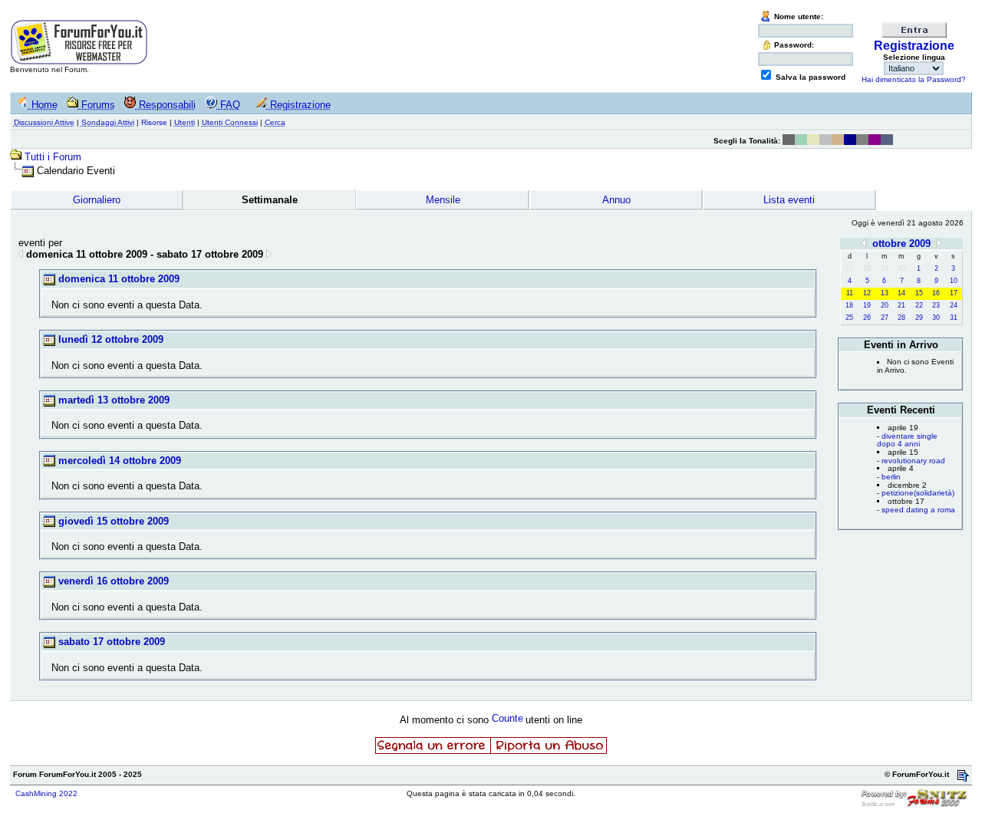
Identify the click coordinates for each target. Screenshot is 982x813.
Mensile (443, 200)
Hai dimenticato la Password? (914, 79)
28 (901, 317)
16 (936, 293)
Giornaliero (96, 200)
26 (867, 317)
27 (884, 317)
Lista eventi (789, 200)
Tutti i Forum (53, 157)
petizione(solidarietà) (917, 493)
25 (849, 317)
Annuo (616, 200)
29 (919, 317)
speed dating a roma (918, 509)
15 (919, 293)
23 (936, 305)
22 (919, 305)
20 (884, 305)
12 (867, 293)
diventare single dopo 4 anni (907, 440)
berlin (891, 476)
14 (901, 293)
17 (953, 293)
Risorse (154, 122)
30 (936, 317)
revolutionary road (913, 460)
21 (901, 305)
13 (884, 293)
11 (849, 293)
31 (953, 317)
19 (867, 305)
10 (953, 281)
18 (849, 305)
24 (953, 305)
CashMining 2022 (46, 793)
